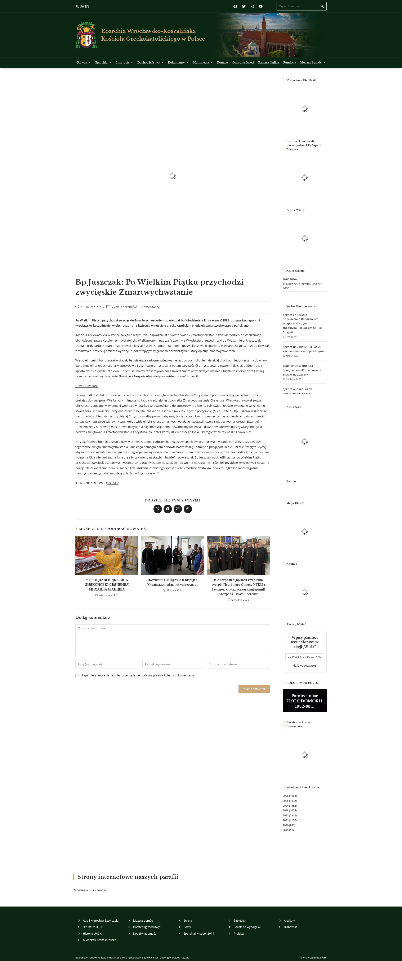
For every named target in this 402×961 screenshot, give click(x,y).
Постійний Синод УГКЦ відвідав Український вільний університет (172, 582)
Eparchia (101, 62)
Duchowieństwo (148, 62)
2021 (286, 820)
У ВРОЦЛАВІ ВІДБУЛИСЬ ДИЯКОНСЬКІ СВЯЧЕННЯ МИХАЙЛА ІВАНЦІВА (107, 584)
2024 (286, 805)
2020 (286, 825)
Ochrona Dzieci (243, 62)
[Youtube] (261, 6)
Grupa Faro (320, 957)
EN (87, 6)
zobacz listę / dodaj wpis (304, 656)
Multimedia (201, 62)
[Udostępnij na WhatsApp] (188, 509)
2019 (286, 830)
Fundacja (289, 62)
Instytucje (122, 62)
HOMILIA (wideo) (86, 386)
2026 (286, 796)
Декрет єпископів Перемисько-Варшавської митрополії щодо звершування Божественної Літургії (302, 323)
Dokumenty (176, 62)
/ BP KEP (113, 483)
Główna (81, 62)
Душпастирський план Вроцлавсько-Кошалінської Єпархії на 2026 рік (302, 370)
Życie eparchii (122, 307)
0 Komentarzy (149, 307)
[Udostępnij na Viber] (178, 509)
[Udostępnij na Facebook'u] (168, 509)
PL (77, 6)
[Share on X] (157, 509)
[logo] (86, 35)
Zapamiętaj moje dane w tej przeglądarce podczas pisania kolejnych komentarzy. (138, 675)
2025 (286, 801)
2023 (286, 810)
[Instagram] (252, 6)
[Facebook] (235, 6)
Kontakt (222, 62)
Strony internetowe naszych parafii (127, 877)
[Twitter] (244, 6)
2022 (286, 815)
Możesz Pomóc (311, 62)
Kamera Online (268, 62)
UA (82, 6)
